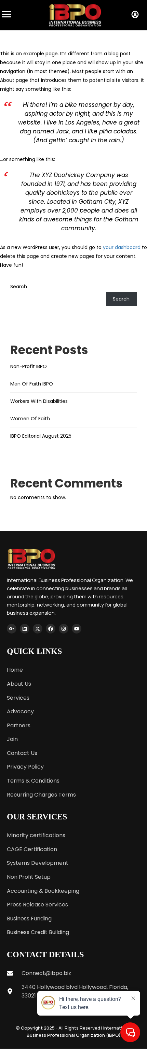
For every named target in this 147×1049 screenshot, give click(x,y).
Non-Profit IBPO (28, 366)
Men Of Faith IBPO (31, 383)
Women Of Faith (30, 418)
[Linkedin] (24, 628)
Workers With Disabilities (39, 401)
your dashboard (122, 247)
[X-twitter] (37, 628)
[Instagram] (63, 628)
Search (18, 286)
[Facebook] (50, 628)
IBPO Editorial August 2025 (40, 436)
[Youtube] (76, 628)
